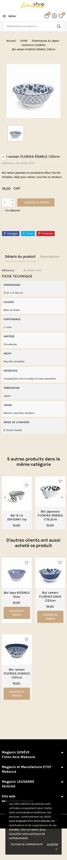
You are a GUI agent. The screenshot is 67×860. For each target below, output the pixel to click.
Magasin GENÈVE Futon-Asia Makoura (18, 754)
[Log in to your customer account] (55, 16)
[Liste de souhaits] (61, 16)
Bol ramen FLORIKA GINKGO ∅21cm (17, 673)
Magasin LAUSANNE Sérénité (18, 784)
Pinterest (47, 233)
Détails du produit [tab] (20, 256)
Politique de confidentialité (27, 844)
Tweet (29, 233)
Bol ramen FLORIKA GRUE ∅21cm (50, 596)
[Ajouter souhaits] (26, 485)
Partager (12, 233)
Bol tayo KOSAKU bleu (17, 595)
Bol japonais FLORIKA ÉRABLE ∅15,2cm (50, 515)
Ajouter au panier (36, 202)
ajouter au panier (16, 612)
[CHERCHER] (59, 26)
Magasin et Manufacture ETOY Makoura (26, 769)
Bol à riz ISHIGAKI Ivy (17, 517)
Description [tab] (49, 256)
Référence (8, 163)
